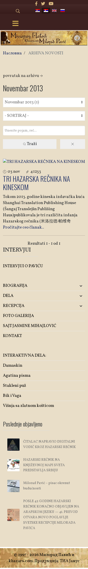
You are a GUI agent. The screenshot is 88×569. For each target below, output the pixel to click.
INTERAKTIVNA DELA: (24, 355)
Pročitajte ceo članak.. (23, 227)
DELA (8, 296)
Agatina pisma (17, 375)
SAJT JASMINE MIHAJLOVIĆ (29, 326)
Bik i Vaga (12, 396)
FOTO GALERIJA (18, 316)
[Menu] (15, 24)
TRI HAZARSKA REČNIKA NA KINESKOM (36, 183)
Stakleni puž (14, 385)
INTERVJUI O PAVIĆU (23, 266)
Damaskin (12, 365)
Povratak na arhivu (21, 76)
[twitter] (43, 4)
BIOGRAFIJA (15, 286)
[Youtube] (51, 4)
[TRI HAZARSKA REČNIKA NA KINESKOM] (44, 162)
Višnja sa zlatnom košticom (28, 406)
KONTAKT (12, 336)
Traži (31, 144)
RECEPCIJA (13, 306)
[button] (71, 286)
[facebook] (36, 4)
